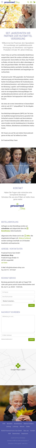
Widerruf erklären (24, 238)
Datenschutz (16, 433)
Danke (28, 426)
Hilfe (3, 423)
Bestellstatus (18, 423)
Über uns (26, 430)
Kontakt (32, 430)
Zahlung (8, 426)
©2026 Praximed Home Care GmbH (11, 430)
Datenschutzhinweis (6, 305)
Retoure (22, 426)
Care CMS (17, 440)
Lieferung (15, 426)
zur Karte (4, 262)
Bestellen (9, 423)
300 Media (22, 438)
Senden (31, 305)
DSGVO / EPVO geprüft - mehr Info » (19, 443)
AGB (9, 433)
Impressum (24, 433)
